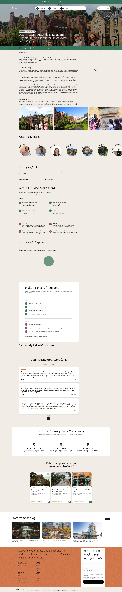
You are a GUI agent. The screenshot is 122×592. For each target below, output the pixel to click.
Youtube (37, 580)
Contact (20, 580)
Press (37, 570)
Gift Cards (20, 567)
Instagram (38, 577)
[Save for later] (48, 474)
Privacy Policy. (85, 575)
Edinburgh (33, 31)
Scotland (28, 31)
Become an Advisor (22, 578)
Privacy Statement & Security (33, 590)
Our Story (38, 563)
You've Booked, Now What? (24, 582)
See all (107, 519)
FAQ (19, 575)
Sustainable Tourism (40, 567)
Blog (19, 573)
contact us (44, 336)
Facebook (38, 573)
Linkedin (37, 578)
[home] (18, 9)
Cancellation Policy (46, 590)
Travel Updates (21, 577)
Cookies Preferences (73, 590)
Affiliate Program (22, 565)
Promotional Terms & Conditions (60, 590)
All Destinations (22, 31)
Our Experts (38, 565)
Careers (37, 568)
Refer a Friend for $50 (23, 563)
